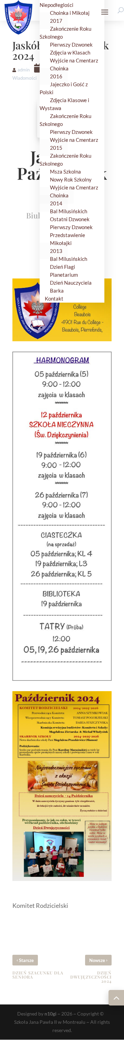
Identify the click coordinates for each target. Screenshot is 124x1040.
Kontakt (54, 298)
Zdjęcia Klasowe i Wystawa (64, 104)
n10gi (50, 1014)
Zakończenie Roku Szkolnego (65, 33)
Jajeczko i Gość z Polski (64, 88)
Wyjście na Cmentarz (74, 140)
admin (24, 69)
